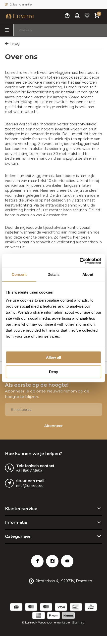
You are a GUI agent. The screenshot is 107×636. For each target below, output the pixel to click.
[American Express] (38, 616)
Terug (15, 43)
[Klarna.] (68, 616)
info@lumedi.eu (30, 485)
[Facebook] (37, 561)
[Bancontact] (76, 607)
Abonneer (53, 425)
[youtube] (67, 561)
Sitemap (78, 622)
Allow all (53, 357)
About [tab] (87, 274)
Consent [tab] (19, 274)
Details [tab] (54, 274)
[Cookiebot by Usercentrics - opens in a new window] (79, 261)
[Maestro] (46, 607)
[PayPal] (53, 616)
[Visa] (61, 607)
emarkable (62, 622)
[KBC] (91, 607)
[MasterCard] (31, 607)
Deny (53, 372)
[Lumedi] (20, 16)
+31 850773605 (29, 470)
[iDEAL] (16, 607)
